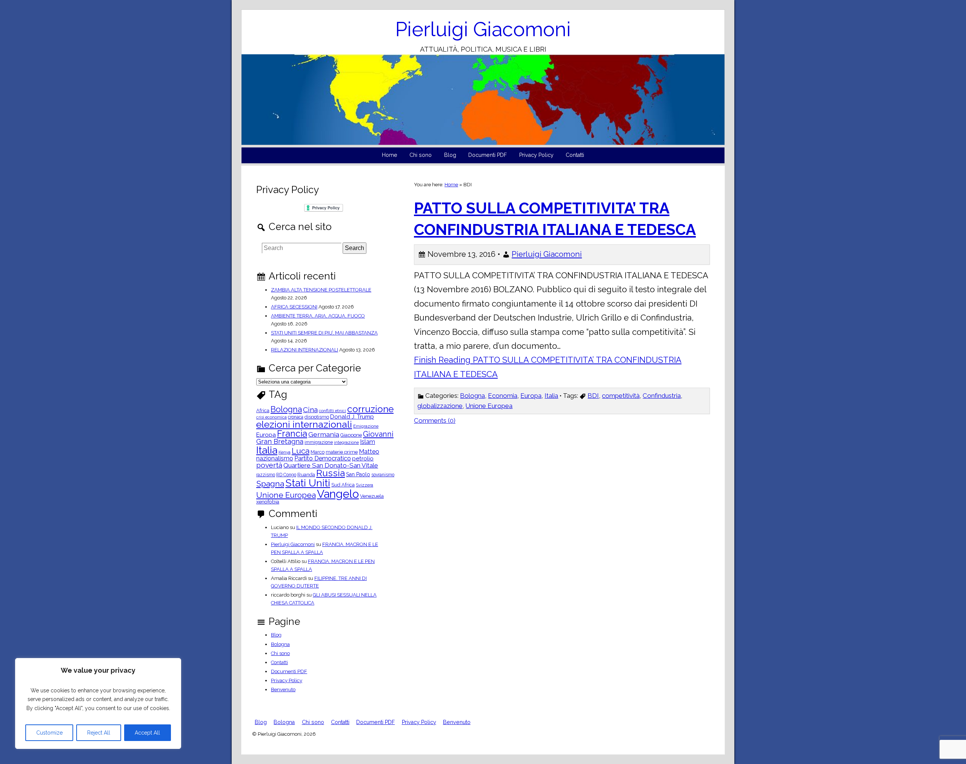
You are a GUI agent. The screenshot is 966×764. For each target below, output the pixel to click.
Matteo (369, 452)
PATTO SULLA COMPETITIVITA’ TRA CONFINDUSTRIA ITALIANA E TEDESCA (555, 218)
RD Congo (286, 475)
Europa (530, 395)
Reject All (98, 733)
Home (389, 155)
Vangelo (338, 493)
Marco (318, 452)
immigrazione (319, 442)
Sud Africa (343, 485)
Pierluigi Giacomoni (483, 29)
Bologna (472, 395)
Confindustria (662, 395)
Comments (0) (434, 420)
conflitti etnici (332, 411)
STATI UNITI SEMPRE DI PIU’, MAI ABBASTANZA (324, 333)
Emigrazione (365, 426)
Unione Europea (489, 406)
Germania (323, 434)
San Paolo (358, 474)
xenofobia (267, 502)
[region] (98, 703)
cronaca (295, 417)
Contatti (575, 155)
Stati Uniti (307, 483)
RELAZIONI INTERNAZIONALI (304, 350)
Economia (502, 395)
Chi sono (420, 155)
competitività (621, 395)
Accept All (147, 733)
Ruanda (306, 475)
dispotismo (317, 417)
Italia (551, 395)
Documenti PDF (487, 155)
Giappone (351, 435)
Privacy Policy (536, 155)
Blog (450, 155)
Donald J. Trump (352, 417)
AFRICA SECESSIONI (294, 307)
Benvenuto (283, 689)
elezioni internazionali (304, 424)
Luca (300, 451)
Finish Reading (547, 367)
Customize (49, 733)
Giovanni (378, 434)
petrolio (363, 459)
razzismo (265, 475)
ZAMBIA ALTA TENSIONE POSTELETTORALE (321, 290)
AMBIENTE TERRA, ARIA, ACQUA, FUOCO (318, 316)
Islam (367, 442)
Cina (310, 409)
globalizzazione (440, 406)
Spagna (270, 484)
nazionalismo (274, 459)
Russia (330, 473)
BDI (593, 395)
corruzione (370, 409)
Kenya (284, 452)
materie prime (342, 452)
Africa (262, 410)
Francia (292, 433)
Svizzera (364, 485)
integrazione (346, 442)
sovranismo (382, 475)
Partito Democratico (322, 458)
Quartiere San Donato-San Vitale (330, 465)
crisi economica (271, 417)
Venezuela (372, 496)
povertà (269, 465)
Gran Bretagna (279, 441)
